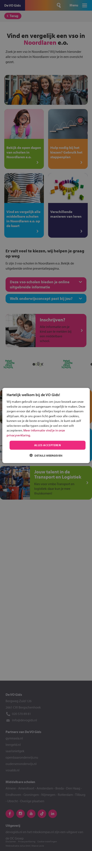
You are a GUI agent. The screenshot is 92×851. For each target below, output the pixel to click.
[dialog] (46, 425)
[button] (46, 455)
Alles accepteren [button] (47, 445)
